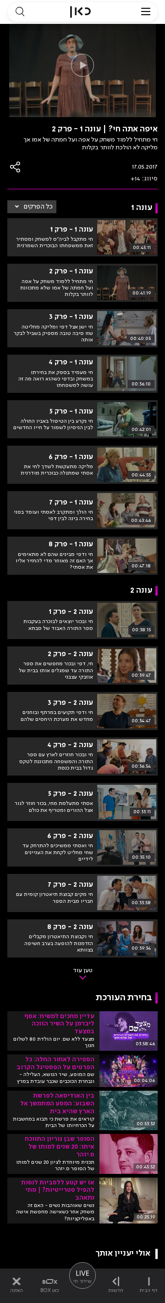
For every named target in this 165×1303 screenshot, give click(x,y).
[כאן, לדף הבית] (80, 12)
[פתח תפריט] (145, 12)
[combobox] (31, 206)
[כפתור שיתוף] (15, 167)
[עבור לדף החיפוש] (19, 11)
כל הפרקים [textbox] (38, 207)
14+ (135, 179)
